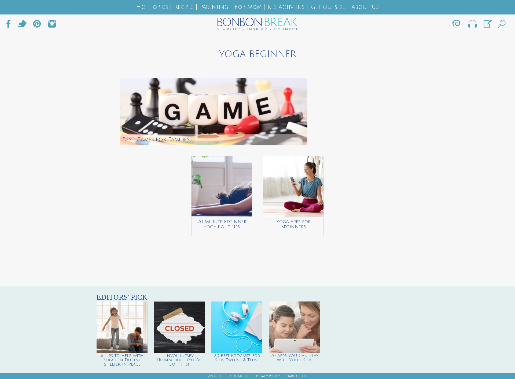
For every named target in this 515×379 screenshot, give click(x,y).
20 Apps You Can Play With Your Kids (294, 358)
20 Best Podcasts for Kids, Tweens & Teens (237, 358)
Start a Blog (296, 376)
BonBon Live (472, 25)
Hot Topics (152, 7)
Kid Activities (286, 7)
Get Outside (328, 7)
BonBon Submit (487, 25)
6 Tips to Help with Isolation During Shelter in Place (122, 360)
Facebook (10, 25)
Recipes (184, 7)
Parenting (214, 7)
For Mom (248, 7)
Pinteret (37, 25)
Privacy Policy (268, 376)
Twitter (22, 25)
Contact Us (240, 376)
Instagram (52, 25)
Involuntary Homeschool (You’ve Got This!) (179, 360)
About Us (365, 7)
